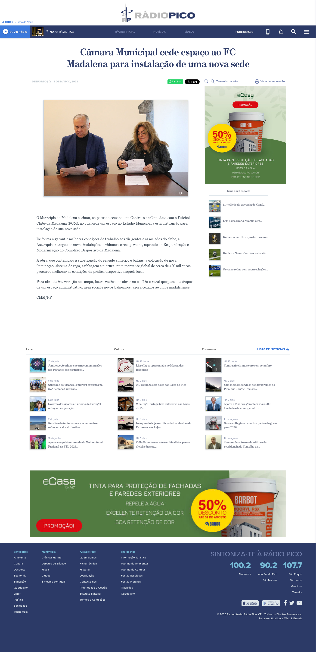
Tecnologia (21, 611)
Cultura (18, 563)
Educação (20, 581)
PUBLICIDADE (244, 32)
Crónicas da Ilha (51, 557)
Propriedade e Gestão (93, 587)
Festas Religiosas (132, 575)
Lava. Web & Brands (289, 618)
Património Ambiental (134, 563)
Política (18, 599)
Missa (45, 569)
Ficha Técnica (88, 563)
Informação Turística (133, 557)
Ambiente (20, 557)
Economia (20, 575)
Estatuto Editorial (90, 593)
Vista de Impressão (269, 81)
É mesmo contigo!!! (53, 581)
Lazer (17, 593)
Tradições (127, 587)
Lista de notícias (273, 349)
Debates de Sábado (54, 563)
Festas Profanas (131, 581)
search (293, 31)
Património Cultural (133, 569)
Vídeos (46, 575)
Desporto (19, 569)
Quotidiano (21, 587)
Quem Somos (88, 557)
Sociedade (20, 605)
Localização (87, 575)
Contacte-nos (88, 581)
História (85, 569)
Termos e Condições (92, 599)
